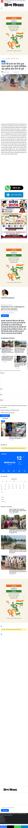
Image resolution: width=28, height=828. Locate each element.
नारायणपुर (2, 693)
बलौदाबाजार (3, 721)
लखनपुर (3, 61)
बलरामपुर (2, 738)
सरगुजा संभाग (3, 728)
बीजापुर (2, 697)
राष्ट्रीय (2, 763)
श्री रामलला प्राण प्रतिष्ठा (5, 777)
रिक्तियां (2, 765)
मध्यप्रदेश (2, 758)
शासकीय (2, 768)
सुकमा (2, 699)
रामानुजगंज (2, 713)
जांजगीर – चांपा (3, 705)
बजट (1, 661)
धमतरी (2, 719)
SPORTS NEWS (4, 657)
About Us (2, 816)
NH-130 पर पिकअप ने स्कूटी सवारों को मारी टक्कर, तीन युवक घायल (17, 437)
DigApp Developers (8, 815)
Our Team (2, 820)
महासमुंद (2, 723)
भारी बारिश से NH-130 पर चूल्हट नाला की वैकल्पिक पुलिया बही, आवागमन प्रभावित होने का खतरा (17, 551)
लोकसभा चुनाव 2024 (4, 771)
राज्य (1, 670)
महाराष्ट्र (2, 761)
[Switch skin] (26, 8)
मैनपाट (2, 740)
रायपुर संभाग (3, 716)
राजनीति (2, 668)
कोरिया (2, 733)
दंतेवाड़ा (2, 691)
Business (3, 636)
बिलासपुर (2, 707)
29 (23, 488)
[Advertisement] (14, 108)
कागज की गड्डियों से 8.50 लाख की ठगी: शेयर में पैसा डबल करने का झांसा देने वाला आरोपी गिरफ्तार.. (18, 572)
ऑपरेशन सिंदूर (3, 654)
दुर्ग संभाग (2, 677)
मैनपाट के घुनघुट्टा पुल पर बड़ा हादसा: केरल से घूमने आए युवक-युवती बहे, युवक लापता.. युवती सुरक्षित (17, 511)
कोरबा (2, 703)
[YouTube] (25, 823)
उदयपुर (2, 731)
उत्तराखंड (2, 651)
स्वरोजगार (2, 783)
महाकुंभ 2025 (3, 666)
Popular (2, 497)
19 (12, 486)
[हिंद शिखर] (14, 5)
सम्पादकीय (2, 781)
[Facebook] (27, 823)
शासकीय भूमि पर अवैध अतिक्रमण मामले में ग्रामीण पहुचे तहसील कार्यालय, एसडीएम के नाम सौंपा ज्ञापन (18, 531)
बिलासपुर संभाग (3, 701)
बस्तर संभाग (3, 687)
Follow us (4, 626)
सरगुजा (2, 744)
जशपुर (2, 736)
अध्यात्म (2, 645)
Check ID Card (3, 821)
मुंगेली (2, 709)
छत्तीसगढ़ (2, 676)
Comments (3, 501)
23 (1, 488)
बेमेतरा (2, 683)
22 (23, 486)
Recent (2, 499)
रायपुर (2, 726)
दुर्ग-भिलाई (2, 678)
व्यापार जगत (3, 773)
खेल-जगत (2, 656)
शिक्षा (1, 775)
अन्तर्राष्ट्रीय (3, 647)
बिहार (2, 756)
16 (1, 486)
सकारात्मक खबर (3, 779)
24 (5, 488)
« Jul (2, 492)
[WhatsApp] (23, 823)
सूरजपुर (2, 746)
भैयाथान (2, 748)
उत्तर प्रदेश (3, 649)
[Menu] (1, 8)
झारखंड (2, 750)
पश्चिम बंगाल (3, 754)
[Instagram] (24, 823)
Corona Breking (4, 641)
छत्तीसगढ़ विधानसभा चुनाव (5, 659)
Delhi (2, 643)
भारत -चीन (2, 664)
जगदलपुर (2, 688)
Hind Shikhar (19, 813)
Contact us (2, 817)
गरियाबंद (2, 717)
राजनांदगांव (2, 685)
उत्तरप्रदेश (2, 671)
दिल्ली (2, 752)
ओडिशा (2, 674)
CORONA (3, 639)
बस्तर (2, 695)
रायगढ (2, 711)
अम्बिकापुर (2, 729)
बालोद (2, 681)
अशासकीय (2, 766)
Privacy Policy (2, 819)
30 (1, 489)
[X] (26, 823)
